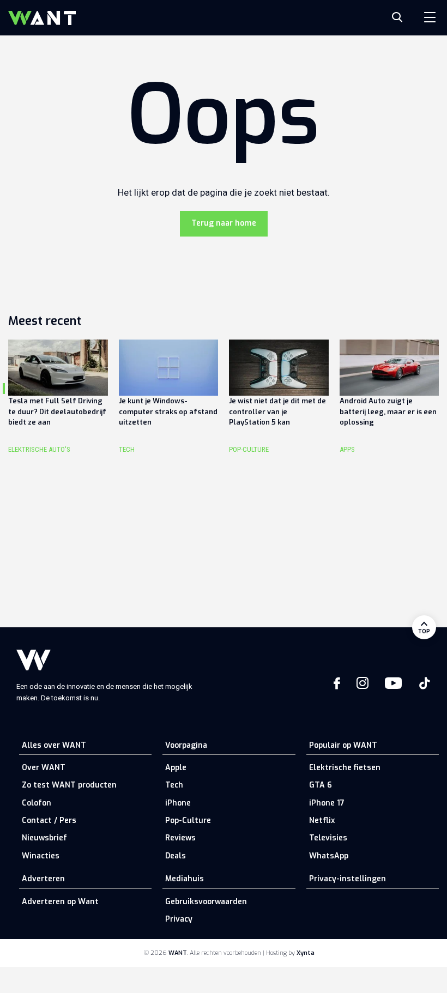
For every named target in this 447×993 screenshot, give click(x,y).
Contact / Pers (49, 820)
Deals (175, 856)
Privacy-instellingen (347, 879)
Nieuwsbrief (44, 838)
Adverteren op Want (60, 902)
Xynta (306, 953)
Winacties (40, 856)
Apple (175, 767)
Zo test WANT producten (69, 785)
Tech (174, 785)
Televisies (328, 838)
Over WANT (43, 767)
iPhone (178, 803)
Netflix (322, 820)
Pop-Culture (188, 820)
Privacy (178, 919)
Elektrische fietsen (344, 767)
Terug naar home (223, 223)
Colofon (36, 803)
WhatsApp (328, 856)
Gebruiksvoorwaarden (206, 902)
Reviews (180, 838)
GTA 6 (320, 785)
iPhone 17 (327, 803)
